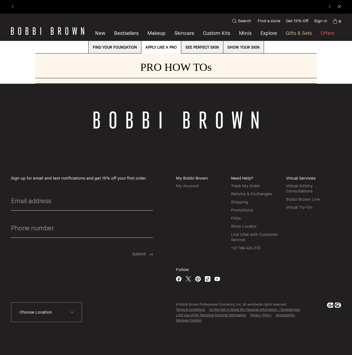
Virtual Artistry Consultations (299, 188)
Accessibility (285, 315)
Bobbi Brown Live (303, 199)
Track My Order (245, 185)
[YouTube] (217, 279)
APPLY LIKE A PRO (161, 47)
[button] (268, 32)
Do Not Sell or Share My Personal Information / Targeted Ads (254, 310)
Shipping (239, 201)
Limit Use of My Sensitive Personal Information (211, 315)
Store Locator (244, 225)
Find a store (269, 20)
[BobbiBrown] (47, 31)
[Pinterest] (198, 279)
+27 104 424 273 (245, 247)
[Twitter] (188, 279)
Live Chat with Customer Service (254, 237)
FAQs (236, 218)
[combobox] (46, 312)
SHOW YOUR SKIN (243, 47)
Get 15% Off (297, 20)
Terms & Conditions (190, 310)
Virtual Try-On (299, 207)
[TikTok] (207, 279)
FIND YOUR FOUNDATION (115, 47)
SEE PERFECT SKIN (202, 47)
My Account (187, 185)
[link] (337, 21)
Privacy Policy (261, 315)
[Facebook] (179, 279)
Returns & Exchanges (251, 193)
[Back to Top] (335, 272)
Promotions (242, 209)
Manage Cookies (189, 320)
